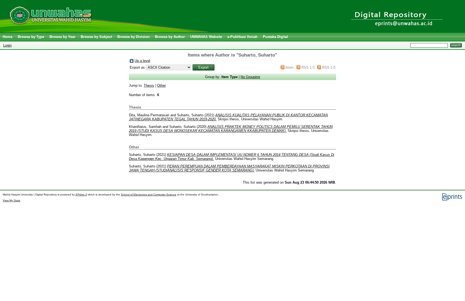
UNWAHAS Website (206, 37)
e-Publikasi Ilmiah (242, 37)
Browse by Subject (96, 37)
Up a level (142, 61)
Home (7, 37)
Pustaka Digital (275, 37)
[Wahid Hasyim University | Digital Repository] (105, 31)
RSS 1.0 (308, 67)
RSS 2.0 (328, 67)
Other (161, 85)
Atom (289, 67)
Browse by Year (62, 37)
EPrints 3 (81, 194)
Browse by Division (133, 37)
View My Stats (11, 200)
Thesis (149, 85)
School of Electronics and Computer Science (148, 194)
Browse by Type (31, 37)
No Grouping (250, 77)
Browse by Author (170, 37)
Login (7, 45)
